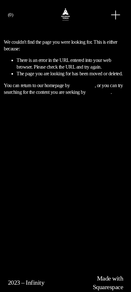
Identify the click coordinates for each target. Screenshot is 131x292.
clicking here (83, 85)
